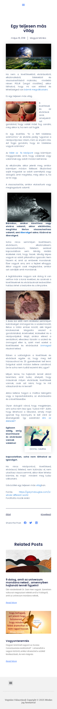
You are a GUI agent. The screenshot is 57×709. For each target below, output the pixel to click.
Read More (11, 603)
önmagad (45, 345)
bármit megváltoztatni (36, 89)
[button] (23, 5)
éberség (25, 232)
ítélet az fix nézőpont (21, 152)
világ (38, 485)
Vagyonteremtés (17, 641)
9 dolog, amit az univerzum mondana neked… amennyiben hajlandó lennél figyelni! (27, 582)
